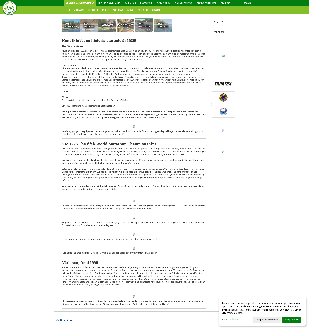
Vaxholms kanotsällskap (81, 3)
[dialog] (262, 311)
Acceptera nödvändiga (266, 319)
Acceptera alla (291, 319)
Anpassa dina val (230, 319)
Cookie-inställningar (66, 320)
